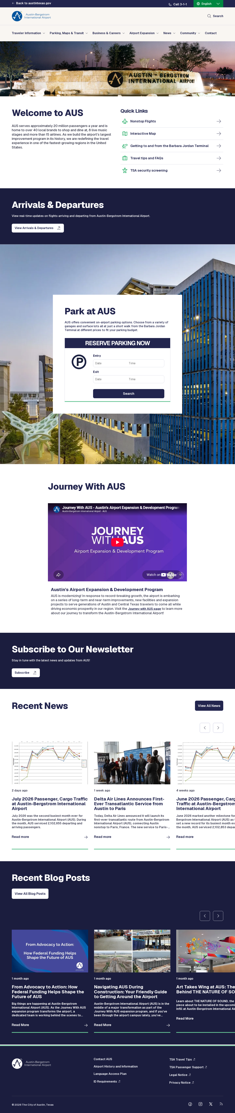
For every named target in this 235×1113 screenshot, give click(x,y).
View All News (209, 706)
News (167, 33)
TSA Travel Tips (180, 1059)
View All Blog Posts (30, 894)
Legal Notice (178, 1075)
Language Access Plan (110, 1074)
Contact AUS (103, 1059)
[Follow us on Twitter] (211, 1104)
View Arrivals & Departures (34, 228)
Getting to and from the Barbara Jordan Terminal (169, 146)
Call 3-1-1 (180, 4)
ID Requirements (105, 1081)
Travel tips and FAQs (146, 158)
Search (218, 16)
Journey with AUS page (144, 609)
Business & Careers (107, 33)
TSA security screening (149, 170)
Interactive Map (143, 133)
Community (188, 33)
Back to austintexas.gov (33, 3)
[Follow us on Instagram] (200, 1104)
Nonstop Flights (143, 121)
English (207, 4)
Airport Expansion (142, 33)
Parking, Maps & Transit (67, 33)
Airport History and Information (116, 1066)
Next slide (218, 728)
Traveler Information (26, 33)
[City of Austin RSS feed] (221, 1104)
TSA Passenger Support (186, 1067)
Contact (211, 33)
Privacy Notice (180, 1083)
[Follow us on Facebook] (190, 1104)
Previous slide (205, 728)
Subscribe (22, 673)
